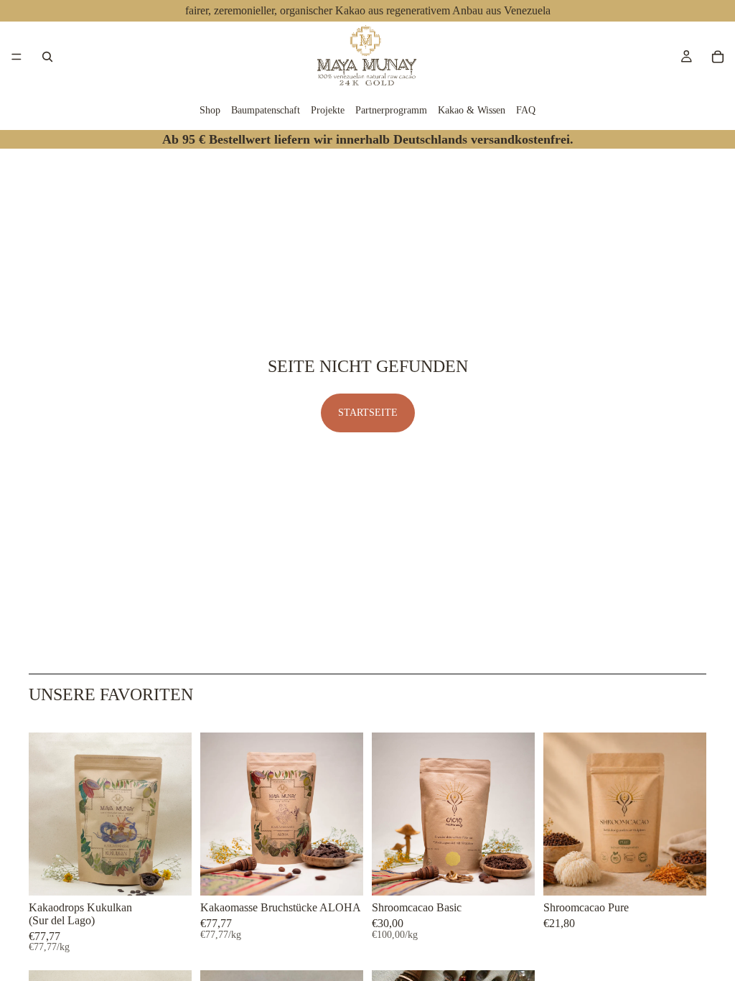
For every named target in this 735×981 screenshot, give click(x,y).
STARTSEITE (368, 412)
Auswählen (181, 873)
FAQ (525, 110)
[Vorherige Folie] (44, 814)
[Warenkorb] (718, 57)
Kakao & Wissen (471, 110)
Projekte (328, 110)
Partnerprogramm (391, 110)
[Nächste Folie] (176, 814)
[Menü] (16, 56)
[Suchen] (47, 57)
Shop (210, 110)
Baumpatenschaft (265, 110)
